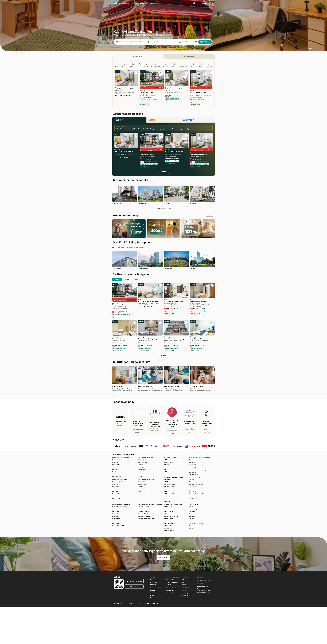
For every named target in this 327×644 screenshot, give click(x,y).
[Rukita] (129, 120)
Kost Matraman (141, 491)
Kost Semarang (193, 509)
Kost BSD (166, 481)
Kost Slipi (140, 476)
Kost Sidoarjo (192, 525)
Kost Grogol (141, 464)
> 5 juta (136, 279)
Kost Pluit (166, 467)
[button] (207, 3)
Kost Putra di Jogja (168, 525)
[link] (134, 581)
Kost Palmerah (141, 469)
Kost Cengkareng (142, 467)
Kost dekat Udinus (116, 523)
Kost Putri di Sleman (168, 518)
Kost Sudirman (116, 498)
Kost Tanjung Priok (168, 474)
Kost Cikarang (167, 501)
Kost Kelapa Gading (168, 462)
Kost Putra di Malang (169, 528)
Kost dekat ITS (192, 489)
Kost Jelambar (141, 471)
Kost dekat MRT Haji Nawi (144, 513)
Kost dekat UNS (193, 498)
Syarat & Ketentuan (133, 603)
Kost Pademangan (168, 471)
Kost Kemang (115, 474)
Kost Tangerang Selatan (169, 484)
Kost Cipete (115, 471)
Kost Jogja (191, 506)
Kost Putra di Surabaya (169, 523)
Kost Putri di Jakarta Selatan (171, 513)
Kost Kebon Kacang (117, 493)
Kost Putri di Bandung (169, 521)
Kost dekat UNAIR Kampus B (196, 484)
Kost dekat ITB (192, 491)
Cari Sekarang (163, 557)
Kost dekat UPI (192, 496)
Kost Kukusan (192, 464)
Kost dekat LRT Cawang (144, 516)
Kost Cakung (141, 489)
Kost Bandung (192, 511)
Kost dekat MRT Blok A (143, 506)
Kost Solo (191, 518)
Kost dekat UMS (116, 511)
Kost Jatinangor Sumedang (196, 523)
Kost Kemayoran (116, 491)
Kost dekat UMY (116, 518)
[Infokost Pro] (198, 120)
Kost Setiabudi (116, 464)
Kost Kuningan (115, 469)
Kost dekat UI (192, 481)
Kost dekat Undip (193, 479)
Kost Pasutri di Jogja (169, 530)
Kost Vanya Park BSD (169, 493)
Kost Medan (192, 521)
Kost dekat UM (192, 486)
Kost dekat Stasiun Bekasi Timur (146, 518)
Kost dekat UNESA (193, 474)
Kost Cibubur (141, 486)
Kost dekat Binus (116, 509)
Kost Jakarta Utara (168, 459)
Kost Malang (192, 516)
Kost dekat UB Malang (194, 477)
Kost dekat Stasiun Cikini (144, 511)
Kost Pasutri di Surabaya (170, 509)
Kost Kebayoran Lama (117, 476)
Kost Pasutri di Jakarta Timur (171, 516)
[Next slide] (213, 195)
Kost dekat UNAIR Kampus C (196, 493)
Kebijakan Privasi (142, 603)
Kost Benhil (115, 484)
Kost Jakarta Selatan (117, 459)
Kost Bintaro (115, 467)
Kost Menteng (115, 489)
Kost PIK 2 (166, 469)
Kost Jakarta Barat (142, 459)
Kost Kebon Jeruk (142, 474)
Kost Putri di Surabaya (169, 511)
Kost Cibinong (192, 467)
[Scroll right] (212, 79)
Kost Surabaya (192, 513)
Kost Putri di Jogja (168, 506)
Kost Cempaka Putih (117, 486)
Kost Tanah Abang (116, 496)
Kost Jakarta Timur (142, 481)
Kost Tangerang (167, 479)
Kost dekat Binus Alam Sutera (119, 513)
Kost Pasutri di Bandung (169, 533)
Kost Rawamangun (142, 484)
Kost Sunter (166, 464)
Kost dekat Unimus (117, 521)
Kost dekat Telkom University (119, 506)
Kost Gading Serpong (169, 486)
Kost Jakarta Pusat (117, 481)
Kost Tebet (115, 462)
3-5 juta (127, 279)
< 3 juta (117, 279)
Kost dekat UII (115, 516)
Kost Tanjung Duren (142, 462)
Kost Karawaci (167, 489)
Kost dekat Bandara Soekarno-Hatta (147, 509)
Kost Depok (191, 462)
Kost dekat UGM (193, 472)
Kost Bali (191, 528)
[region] (163, 195)
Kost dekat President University (120, 525)
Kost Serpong (167, 491)
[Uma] (163, 120)
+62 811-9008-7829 (205, 580)
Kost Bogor (191, 459)
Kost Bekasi (166, 499)
